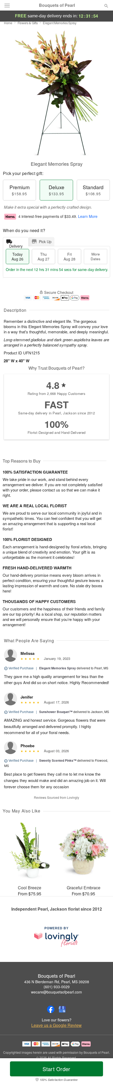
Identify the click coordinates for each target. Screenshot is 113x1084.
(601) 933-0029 (57, 986)
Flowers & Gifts (28, 23)
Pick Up (45, 241)
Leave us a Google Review (56, 1025)
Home (8, 23)
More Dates (95, 256)
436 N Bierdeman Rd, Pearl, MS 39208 (56, 981)
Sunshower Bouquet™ (56, 711)
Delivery (16, 244)
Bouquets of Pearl (57, 5)
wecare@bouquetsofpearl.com (56, 992)
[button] (102, 1072)
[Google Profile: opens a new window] (62, 1009)
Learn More (87, 216)
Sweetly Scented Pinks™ (57, 760)
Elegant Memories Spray (57, 668)
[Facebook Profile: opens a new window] (50, 1009)
